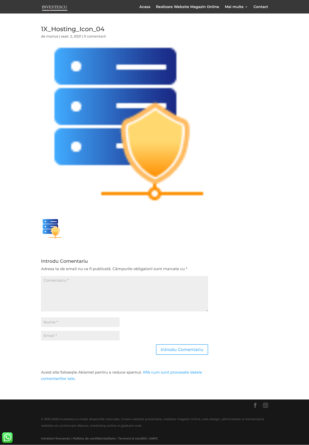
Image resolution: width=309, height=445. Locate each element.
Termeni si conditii (132, 438)
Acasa (144, 7)
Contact (261, 7)
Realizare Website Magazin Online (187, 7)
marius (52, 36)
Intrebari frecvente (55, 438)
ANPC (153, 438)
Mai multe (234, 7)
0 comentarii (95, 36)
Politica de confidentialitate (94, 438)
